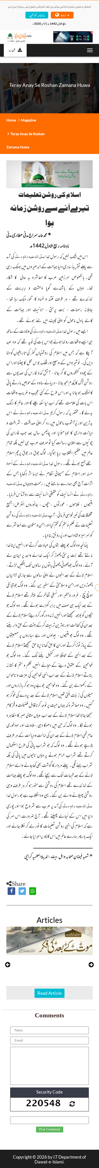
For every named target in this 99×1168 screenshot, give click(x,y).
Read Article (49, 993)
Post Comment (49, 1129)
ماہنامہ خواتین (36, 14)
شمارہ (12, 50)
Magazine (28, 120)
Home (11, 120)
